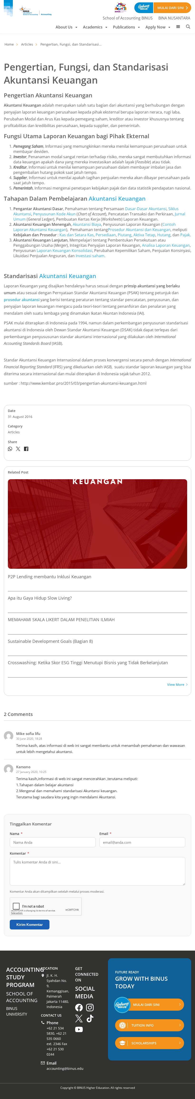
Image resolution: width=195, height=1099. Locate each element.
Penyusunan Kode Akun (54, 214)
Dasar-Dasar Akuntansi (145, 208)
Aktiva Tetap (144, 234)
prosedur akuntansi (21, 299)
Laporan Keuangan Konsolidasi (64, 250)
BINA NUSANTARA (174, 18)
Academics (92, 27)
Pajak (185, 234)
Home (9, 44)
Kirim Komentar (29, 925)
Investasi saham (90, 255)
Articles (27, 44)
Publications (124, 27)
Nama (16, 833)
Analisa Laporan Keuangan (166, 245)
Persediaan (106, 234)
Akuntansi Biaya (87, 224)
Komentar (19, 853)
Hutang (164, 234)
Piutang (125, 234)
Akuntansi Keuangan (117, 198)
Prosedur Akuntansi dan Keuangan (139, 229)
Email (105, 833)
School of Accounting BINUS (128, 18)
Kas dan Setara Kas (76, 234)
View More (175, 685)
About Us (64, 27)
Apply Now (156, 27)
